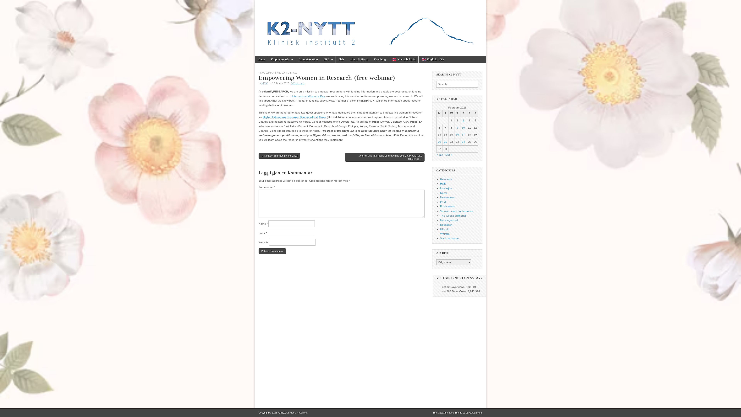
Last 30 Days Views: (453, 286)
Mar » (449, 154)
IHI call (444, 229)
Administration (308, 59)
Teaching (380, 59)
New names (447, 197)
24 (463, 141)
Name (263, 223)
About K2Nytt (359, 59)
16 (457, 134)
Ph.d (443, 201)
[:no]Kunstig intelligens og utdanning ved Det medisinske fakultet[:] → (390, 157)
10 (463, 127)
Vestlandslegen (449, 238)
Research (446, 179)
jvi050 (264, 83)
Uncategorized (449, 220)
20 (439, 141)
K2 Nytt (281, 412)
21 (445, 141)
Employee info (280, 59)
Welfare (445, 233)
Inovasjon (446, 188)
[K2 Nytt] (370, 25)
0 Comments (297, 83)
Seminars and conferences (281, 72)
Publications (447, 206)
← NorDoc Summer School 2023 (279, 155)
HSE (326, 59)
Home (261, 59)
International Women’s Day (308, 96)
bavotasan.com (474, 412)
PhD (341, 59)
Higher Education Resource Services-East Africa (294, 117)
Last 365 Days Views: (454, 291)
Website (263, 242)
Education (446, 224)
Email (263, 233)
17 (463, 134)
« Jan (439, 154)
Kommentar (267, 187)
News (262, 72)
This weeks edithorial (453, 215)
